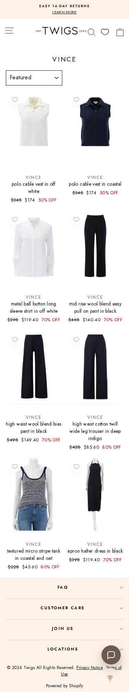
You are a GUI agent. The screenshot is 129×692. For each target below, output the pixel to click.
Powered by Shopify (64, 686)
